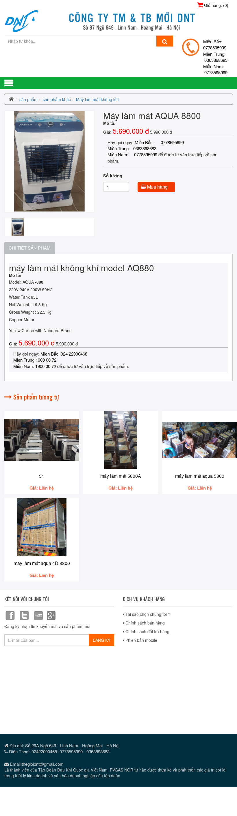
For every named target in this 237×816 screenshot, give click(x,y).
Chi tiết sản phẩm (30, 248)
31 (41, 476)
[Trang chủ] (11, 99)
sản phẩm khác (57, 99)
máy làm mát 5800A (120, 476)
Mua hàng (157, 186)
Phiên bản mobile (140, 640)
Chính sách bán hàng (144, 623)
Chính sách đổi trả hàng (146, 631)
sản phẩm (28, 99)
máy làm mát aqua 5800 (199, 476)
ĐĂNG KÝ (101, 640)
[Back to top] (226, 788)
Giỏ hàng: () (215, 5)
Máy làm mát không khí (97, 99)
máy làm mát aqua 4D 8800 (42, 563)
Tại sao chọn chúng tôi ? (147, 614)
